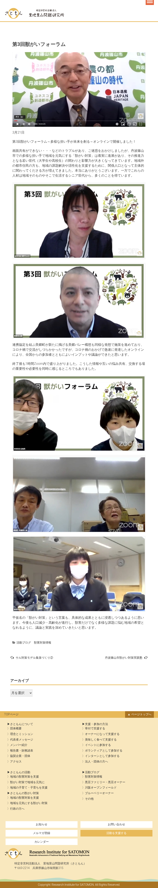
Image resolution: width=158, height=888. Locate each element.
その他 (89, 799)
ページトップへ (141, 714)
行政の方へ (17, 808)
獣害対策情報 (42, 642)
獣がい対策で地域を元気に (27, 782)
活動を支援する (116, 833)
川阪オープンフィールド (101, 787)
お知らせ (41, 824)
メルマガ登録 (41, 833)
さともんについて (21, 724)
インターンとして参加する (102, 756)
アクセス (16, 761)
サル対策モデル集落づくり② (34, 657)
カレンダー (41, 842)
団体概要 (16, 728)
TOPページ (11, 714)
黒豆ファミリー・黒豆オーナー (105, 782)
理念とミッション (21, 734)
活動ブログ (23, 642)
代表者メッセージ (21, 739)
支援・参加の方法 (96, 724)
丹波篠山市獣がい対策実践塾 (123, 657)
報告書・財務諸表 (21, 750)
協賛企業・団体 (20, 756)
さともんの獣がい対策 (24, 793)
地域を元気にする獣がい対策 (29, 803)
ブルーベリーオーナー (99, 793)
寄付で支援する (95, 728)
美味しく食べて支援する (101, 739)
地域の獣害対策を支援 (24, 776)
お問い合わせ (116, 824)
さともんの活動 (20, 772)
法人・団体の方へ (96, 761)
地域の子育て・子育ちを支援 (29, 787)
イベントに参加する (98, 745)
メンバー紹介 (18, 745)
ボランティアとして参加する (103, 750)
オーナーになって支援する (102, 734)
